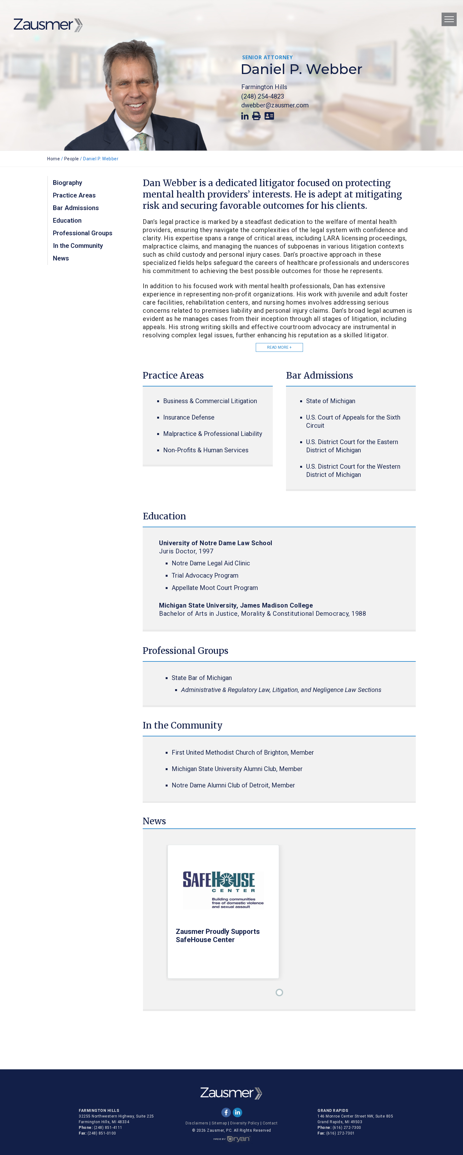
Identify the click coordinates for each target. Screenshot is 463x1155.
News (61, 258)
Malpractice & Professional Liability (212, 433)
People (71, 158)
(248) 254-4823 (262, 96)
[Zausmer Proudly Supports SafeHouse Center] (223, 890)
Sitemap (219, 1123)
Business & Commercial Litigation (210, 401)
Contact (270, 1123)
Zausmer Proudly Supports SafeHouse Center (218, 936)
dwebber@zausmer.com (275, 105)
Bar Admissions (76, 208)
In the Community (78, 245)
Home (53, 158)
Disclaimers (197, 1123)
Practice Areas (74, 195)
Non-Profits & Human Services (206, 450)
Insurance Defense (188, 417)
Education (67, 220)
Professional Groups (82, 233)
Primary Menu (449, 19)
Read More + (279, 347)
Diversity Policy (244, 1123)
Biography (67, 182)
